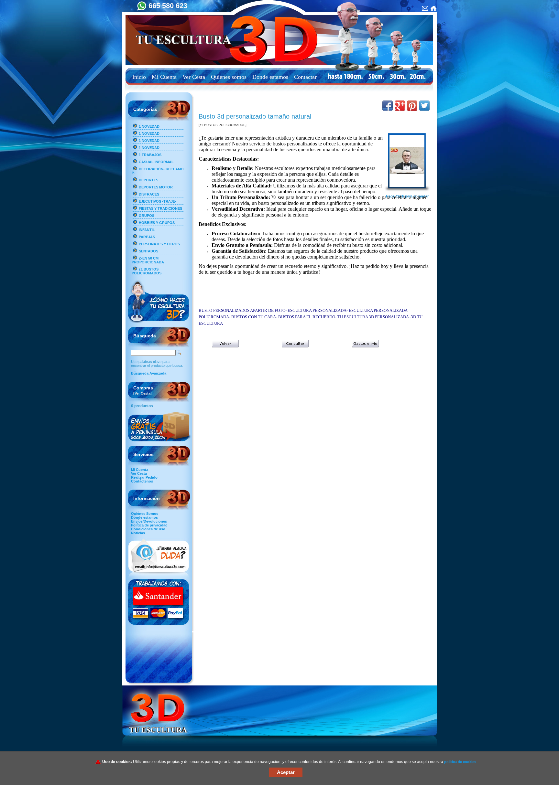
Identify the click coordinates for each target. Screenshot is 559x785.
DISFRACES (149, 194)
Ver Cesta (193, 77)
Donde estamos (270, 77)
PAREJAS (147, 237)
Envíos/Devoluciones (149, 521)
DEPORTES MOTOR (156, 187)
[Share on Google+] (400, 106)
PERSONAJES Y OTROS (159, 244)
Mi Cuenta (164, 77)
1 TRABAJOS (150, 155)
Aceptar (286, 772)
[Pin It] (412, 106)
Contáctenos (142, 481)
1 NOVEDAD (149, 126)
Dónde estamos (144, 517)
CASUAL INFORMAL (156, 162)
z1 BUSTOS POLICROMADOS (146, 271)
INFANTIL (147, 230)
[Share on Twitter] (424, 106)
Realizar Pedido (144, 477)
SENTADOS (148, 251)
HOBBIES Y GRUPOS (157, 223)
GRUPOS (146, 215)
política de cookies (460, 762)
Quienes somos (229, 77)
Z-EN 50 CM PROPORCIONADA (148, 260)
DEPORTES (148, 180)
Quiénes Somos (144, 513)
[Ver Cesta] (142, 393)
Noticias (138, 533)
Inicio (139, 77)
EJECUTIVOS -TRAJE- (157, 201)
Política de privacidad (149, 525)
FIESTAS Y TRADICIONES (160, 208)
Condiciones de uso (148, 529)
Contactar (305, 77)
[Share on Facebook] (387, 106)
